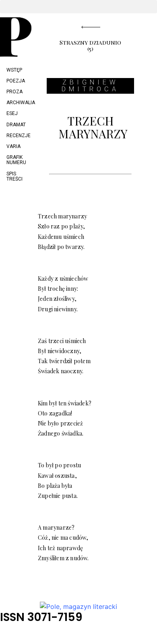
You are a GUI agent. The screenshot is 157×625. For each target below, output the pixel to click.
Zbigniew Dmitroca (90, 85)
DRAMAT (16, 124)
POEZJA (15, 81)
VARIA (13, 146)
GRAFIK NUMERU (16, 159)
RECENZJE (18, 135)
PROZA (14, 92)
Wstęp (14, 70)
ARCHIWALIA (18, 102)
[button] (78, 6)
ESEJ (12, 113)
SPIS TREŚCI (14, 176)
